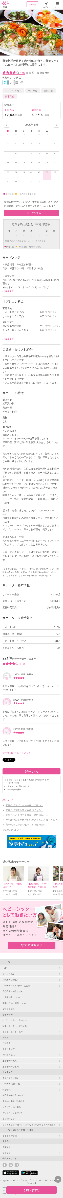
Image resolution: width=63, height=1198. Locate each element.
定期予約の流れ (10, 1060)
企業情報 (7, 1146)
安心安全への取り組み (13, 991)
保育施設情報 (9, 1118)
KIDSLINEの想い (10, 979)
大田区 (17, 77)
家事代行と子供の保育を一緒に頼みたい (27, 815)
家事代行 (9, 96)
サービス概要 (9, 973)
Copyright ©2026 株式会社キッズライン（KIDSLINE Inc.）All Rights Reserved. (31, 1181)
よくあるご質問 (10, 1135)
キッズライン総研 (11, 1077)
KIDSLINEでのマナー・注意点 (16, 985)
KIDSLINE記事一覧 (11, 1083)
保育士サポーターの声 (13, 1031)
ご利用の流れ (9, 1054)
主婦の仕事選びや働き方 (14, 1101)
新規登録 (32, 4)
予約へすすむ (32, 771)
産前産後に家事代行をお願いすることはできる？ (31, 819)
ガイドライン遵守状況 (13, 1112)
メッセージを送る (31, 212)
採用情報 (7, 1152)
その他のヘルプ (11, 829)
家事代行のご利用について (15, 1003)
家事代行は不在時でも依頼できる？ (24, 810)
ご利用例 (7, 1042)
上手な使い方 (9, 1048)
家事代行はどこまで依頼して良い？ (24, 805)
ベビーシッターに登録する (15, 1020)
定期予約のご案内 (11, 1066)
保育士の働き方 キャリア (14, 1095)
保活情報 (7, 1089)
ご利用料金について (12, 997)
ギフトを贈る (9, 1009)
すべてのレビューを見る (15, 752)
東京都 (8, 77)
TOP (5, 967)
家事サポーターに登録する (15, 1025)
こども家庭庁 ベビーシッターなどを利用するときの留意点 (29, 1124)
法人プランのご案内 (12, 1107)
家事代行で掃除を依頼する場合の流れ (26, 824)
